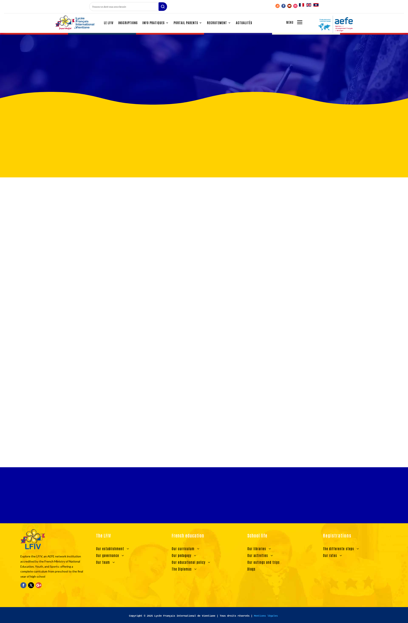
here (229, 227)
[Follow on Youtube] (289, 6)
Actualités (244, 23)
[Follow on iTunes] (277, 6)
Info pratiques (153, 23)
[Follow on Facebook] (283, 6)
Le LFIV (108, 23)
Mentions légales (266, 616)
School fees (104, 80)
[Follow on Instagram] (295, 6)
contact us (233, 436)
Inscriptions (128, 23)
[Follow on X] (31, 585)
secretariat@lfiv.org (248, 204)
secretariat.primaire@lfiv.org (250, 198)
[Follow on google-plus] (39, 585)
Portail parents (186, 23)
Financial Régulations (204, 501)
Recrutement (217, 23)
